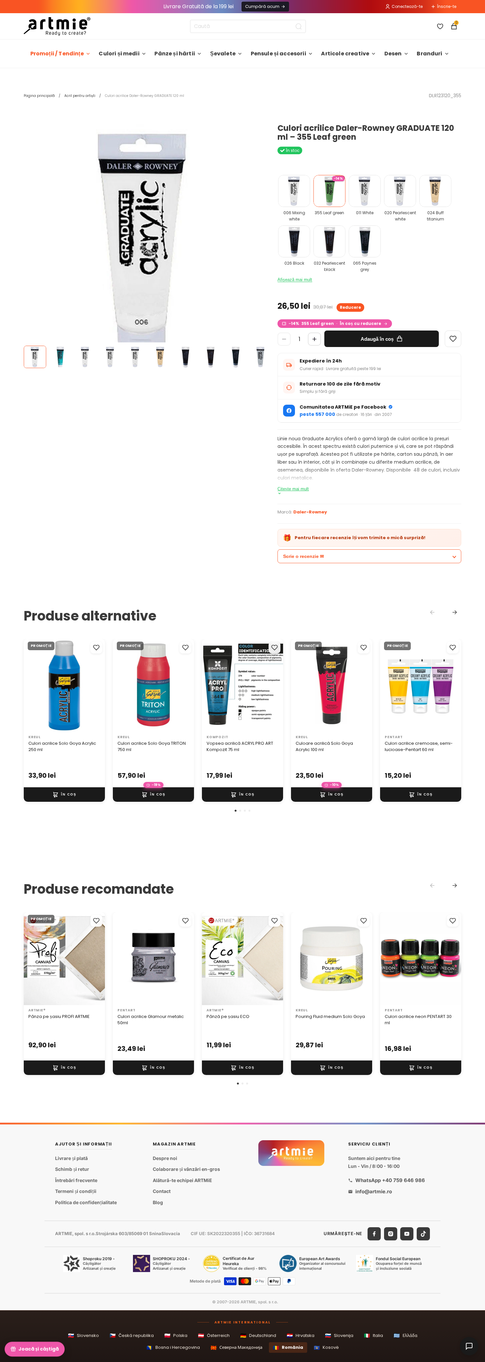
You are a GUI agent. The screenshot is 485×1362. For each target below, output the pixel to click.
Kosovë (326, 1347)
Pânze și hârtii (174, 53)
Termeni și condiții (75, 1191)
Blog (158, 1202)
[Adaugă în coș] (64, 794)
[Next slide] (454, 612)
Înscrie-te (446, 6)
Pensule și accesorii (278, 53)
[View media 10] (260, 357)
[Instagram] (390, 1233)
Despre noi (165, 1158)
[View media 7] (185, 357)
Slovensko (83, 1335)
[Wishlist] (453, 339)
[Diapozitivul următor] (97, 685)
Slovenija (339, 1335)
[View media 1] (35, 357)
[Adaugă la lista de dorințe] (96, 647)
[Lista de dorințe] (440, 26)
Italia (373, 1335)
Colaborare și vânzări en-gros (186, 1169)
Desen (393, 53)
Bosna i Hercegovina (173, 1347)
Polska (175, 1335)
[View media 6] (160, 357)
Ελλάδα (405, 1335)
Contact (162, 1191)
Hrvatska (300, 1335)
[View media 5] (135, 357)
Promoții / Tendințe (57, 53)
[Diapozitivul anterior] (31, 685)
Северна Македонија (236, 1347)
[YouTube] (406, 1233)
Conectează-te (407, 6)
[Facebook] (374, 1233)
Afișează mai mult (294, 279)
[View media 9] (235, 357)
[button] (236, 811)
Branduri (429, 53)
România (288, 1347)
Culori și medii (119, 53)
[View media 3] (85, 357)
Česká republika (132, 1335)
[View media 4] (110, 357)
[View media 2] (60, 357)
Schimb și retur (72, 1169)
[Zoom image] (144, 244)
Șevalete (223, 53)
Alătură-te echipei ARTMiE (182, 1180)
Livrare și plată (71, 1158)
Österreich (214, 1335)
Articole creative (345, 53)
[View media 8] (210, 357)
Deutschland (258, 1335)
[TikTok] (423, 1233)
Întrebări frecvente (76, 1180)
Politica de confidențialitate (86, 1202)
